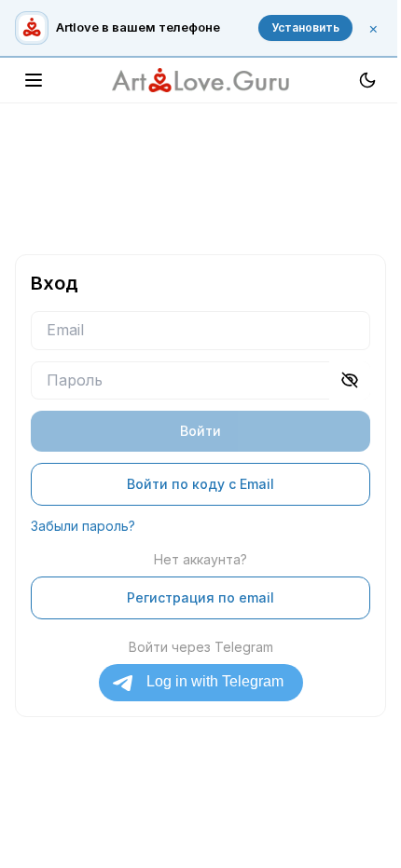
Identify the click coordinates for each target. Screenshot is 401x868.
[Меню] (33, 80)
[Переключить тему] (367, 80)
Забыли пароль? (83, 526)
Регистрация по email (200, 597)
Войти (200, 431)
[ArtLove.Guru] (200, 80)
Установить (305, 27)
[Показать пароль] (349, 380)
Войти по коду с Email (200, 484)
